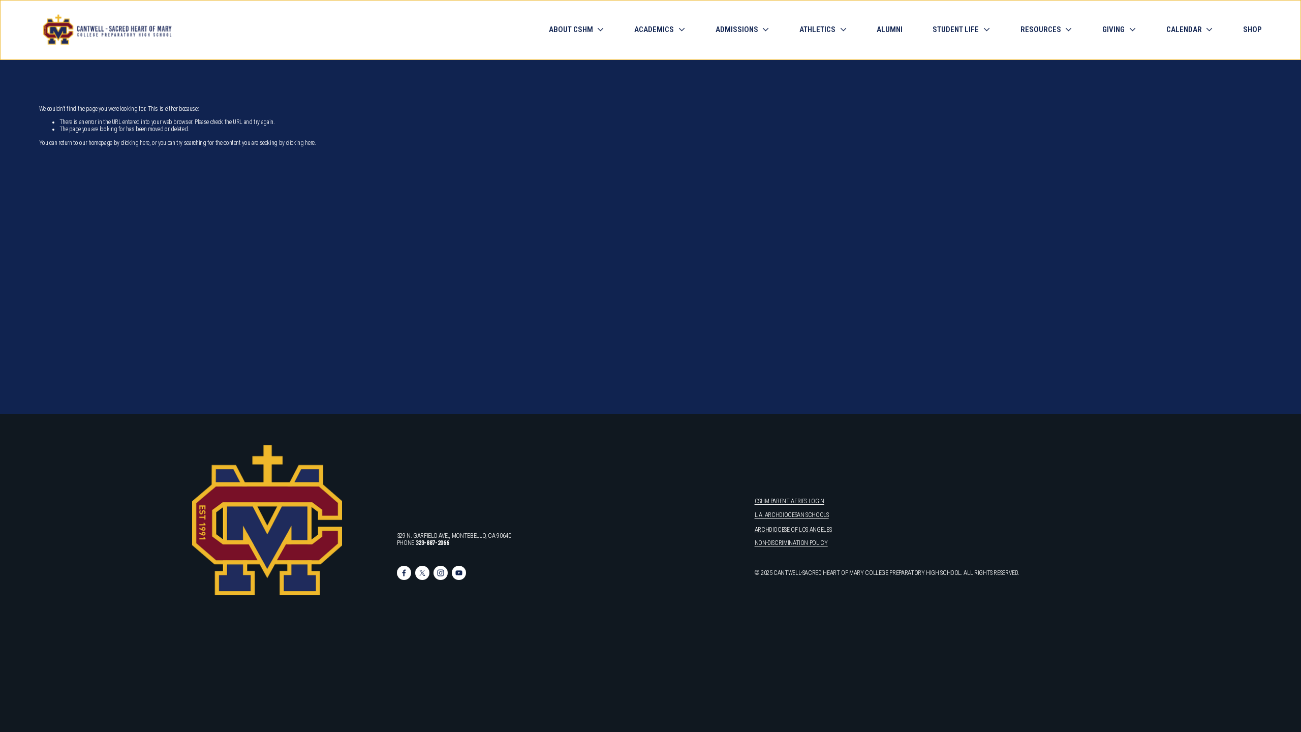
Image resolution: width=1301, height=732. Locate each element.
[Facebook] (404, 573)
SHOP (1252, 30)
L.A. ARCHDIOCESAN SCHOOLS (792, 514)
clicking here (135, 142)
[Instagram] (440, 573)
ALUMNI (890, 30)
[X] (422, 573)
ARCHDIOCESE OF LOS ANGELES (793, 529)
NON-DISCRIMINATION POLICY (791, 542)
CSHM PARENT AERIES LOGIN (789, 501)
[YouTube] (459, 573)
